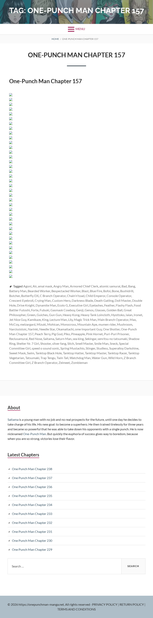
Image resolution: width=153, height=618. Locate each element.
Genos (89, 310)
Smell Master (84, 343)
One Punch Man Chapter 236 (32, 487)
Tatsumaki (32, 358)
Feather (109, 305)
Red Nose (35, 339)
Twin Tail (62, 358)
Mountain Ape (87, 324)
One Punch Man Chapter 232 (32, 522)
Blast (85, 291)
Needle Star (47, 329)
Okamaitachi (65, 329)
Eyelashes (96, 305)
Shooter (45, 343)
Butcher (14, 296)
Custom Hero (61, 300)
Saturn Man (63, 339)
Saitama (48, 339)
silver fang (59, 343)
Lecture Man (58, 319)
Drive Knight (25, 305)
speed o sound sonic (45, 348)
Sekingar (90, 339)
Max (133, 319)
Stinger (90, 348)
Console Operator (119, 296)
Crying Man (43, 300)
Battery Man (17, 291)
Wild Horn (115, 358)
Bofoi (107, 291)
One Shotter (111, 329)
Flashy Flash (124, 305)
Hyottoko (118, 315)
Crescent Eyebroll (21, 300)
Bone (115, 291)
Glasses (100, 310)
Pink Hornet (94, 334)
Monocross (68, 324)
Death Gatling (104, 300)
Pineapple (78, 334)
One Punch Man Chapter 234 (32, 505)
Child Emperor (95, 296)
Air (35, 286)
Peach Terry (42, 334)
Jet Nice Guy (17, 319)
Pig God (57, 334)
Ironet (138, 315)
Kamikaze (34, 319)
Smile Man (101, 343)
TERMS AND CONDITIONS (76, 609)
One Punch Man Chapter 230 (32, 540)
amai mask (45, 286)
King (45, 319)
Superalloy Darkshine (123, 348)
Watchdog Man (80, 358)
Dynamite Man (46, 305)
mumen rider (107, 324)
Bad (124, 286)
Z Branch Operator (44, 362)
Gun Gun (55, 315)
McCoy (14, 324)
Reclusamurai (18, 339)
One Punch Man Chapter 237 (32, 478)
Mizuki (41, 324)
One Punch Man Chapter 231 (32, 531)
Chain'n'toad (75, 296)
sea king (78, 339)
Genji (79, 310)
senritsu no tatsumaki (112, 339)
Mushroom (124, 324)
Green (31, 315)
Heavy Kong (71, 315)
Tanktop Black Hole (48, 353)
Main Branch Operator (113, 319)
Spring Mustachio (72, 348)
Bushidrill (126, 291)
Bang (131, 286)
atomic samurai (109, 286)
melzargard (27, 324)
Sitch (70, 343)
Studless (102, 348)
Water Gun (99, 358)
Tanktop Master (95, 353)
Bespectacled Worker (65, 291)
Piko (67, 334)
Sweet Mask (17, 353)
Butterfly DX (30, 296)
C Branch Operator (53, 296)
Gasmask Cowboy (62, 310)
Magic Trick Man (85, 319)
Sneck (114, 343)
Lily (70, 319)
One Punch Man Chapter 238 (32, 469)
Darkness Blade (82, 300)
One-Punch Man (34, 434)
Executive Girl (78, 305)
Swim (30, 353)
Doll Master (123, 300)
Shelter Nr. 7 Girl (28, 343)
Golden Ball (115, 310)
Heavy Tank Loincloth (95, 315)
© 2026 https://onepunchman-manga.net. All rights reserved (49, 604)
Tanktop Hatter (73, 353)
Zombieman (79, 362)
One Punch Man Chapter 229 (32, 549)
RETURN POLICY (132, 604)
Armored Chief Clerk (84, 286)
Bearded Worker (39, 291)
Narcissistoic (18, 329)
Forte (34, 310)
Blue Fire (96, 291)
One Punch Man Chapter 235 (32, 496)
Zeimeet (64, 362)
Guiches (42, 315)
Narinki (33, 329)
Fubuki (44, 310)
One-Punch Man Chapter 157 (76, 55)
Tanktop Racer (117, 353)
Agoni (27, 286)
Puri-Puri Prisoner (116, 334)
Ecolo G (62, 305)
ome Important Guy (88, 329)
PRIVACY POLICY (105, 604)
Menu (80, 29)
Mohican (53, 324)
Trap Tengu (47, 358)
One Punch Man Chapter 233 (32, 513)
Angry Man (61, 286)
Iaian (129, 315)
